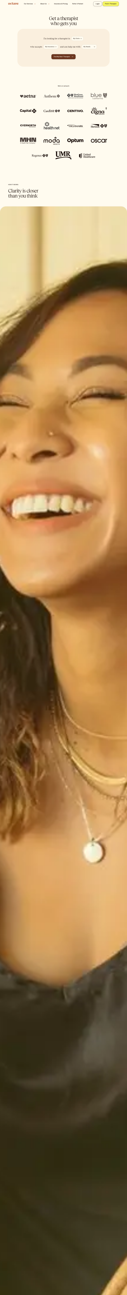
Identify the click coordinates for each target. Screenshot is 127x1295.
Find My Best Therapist (62, 57)
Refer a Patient (77, 4)
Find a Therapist (110, 4)
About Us (43, 4)
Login (98, 4)
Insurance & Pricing (61, 4)
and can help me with (70, 47)
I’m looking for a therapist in (57, 38)
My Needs (86, 47)
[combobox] (77, 38)
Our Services (28, 4)
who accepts (36, 47)
